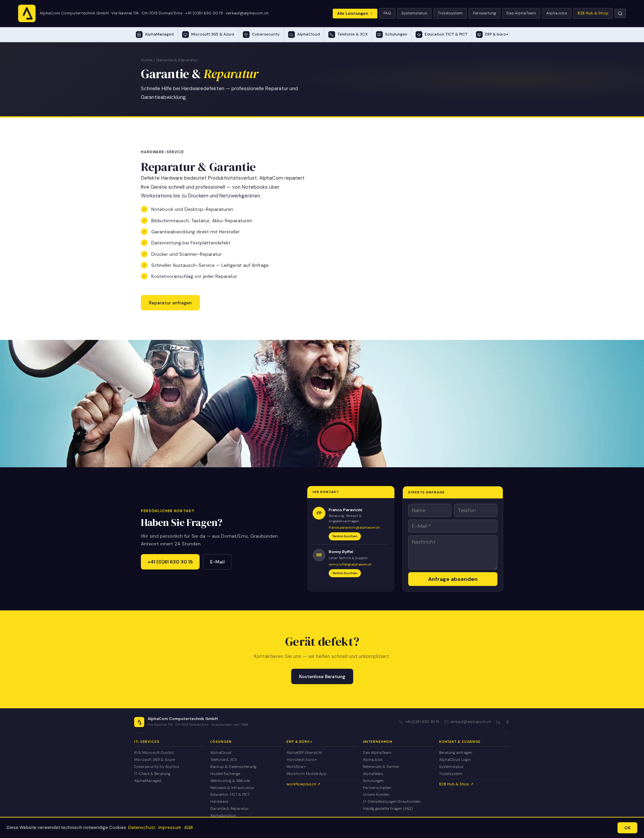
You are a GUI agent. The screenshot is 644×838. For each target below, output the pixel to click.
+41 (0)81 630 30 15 (204, 13)
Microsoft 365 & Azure (154, 759)
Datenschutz (141, 827)
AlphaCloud (220, 752)
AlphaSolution (223, 815)
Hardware (219, 801)
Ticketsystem (450, 13)
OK (627, 828)
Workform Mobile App (306, 773)
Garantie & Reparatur (229, 808)
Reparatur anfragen (170, 303)
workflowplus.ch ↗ (303, 784)
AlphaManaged (147, 780)
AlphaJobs (556, 13)
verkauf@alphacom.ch (247, 13)
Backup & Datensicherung (233, 766)
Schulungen (373, 780)
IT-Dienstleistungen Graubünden (392, 801)
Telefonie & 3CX (223, 759)
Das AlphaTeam (521, 13)
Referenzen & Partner (381, 766)
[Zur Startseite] (27, 13)
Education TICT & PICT (230, 794)
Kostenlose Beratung (322, 676)
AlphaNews (373, 773)
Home (146, 60)
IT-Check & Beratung (152, 773)
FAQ (387, 13)
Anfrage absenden (453, 579)
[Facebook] (507, 722)
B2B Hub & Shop (593, 13)
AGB (188, 827)
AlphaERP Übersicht (304, 752)
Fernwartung (484, 13)
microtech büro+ (301, 759)
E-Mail (217, 562)
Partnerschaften (377, 787)
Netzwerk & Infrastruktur (232, 787)
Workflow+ (296, 766)
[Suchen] (620, 13)
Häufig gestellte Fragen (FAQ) (388, 808)
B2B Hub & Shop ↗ (456, 784)
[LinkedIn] (498, 722)
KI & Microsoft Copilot (154, 752)
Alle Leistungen (352, 13)
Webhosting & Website (230, 780)
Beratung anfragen (455, 752)
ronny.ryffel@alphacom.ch (350, 564)
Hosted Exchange (225, 773)
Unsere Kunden (376, 794)
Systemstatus (414, 13)
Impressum (169, 827)
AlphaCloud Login (455, 759)
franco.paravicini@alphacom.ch (354, 527)
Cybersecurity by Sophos (156, 766)
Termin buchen (345, 536)
